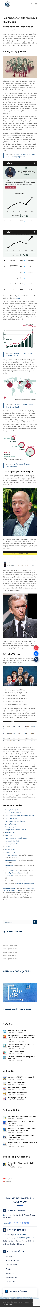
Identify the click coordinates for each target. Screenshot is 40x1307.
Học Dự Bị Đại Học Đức (16, 1082)
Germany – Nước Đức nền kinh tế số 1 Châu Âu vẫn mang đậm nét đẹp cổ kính (22, 1037)
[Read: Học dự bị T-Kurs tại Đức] (5, 1099)
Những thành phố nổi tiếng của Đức (15, 829)
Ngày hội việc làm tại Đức (17, 1030)
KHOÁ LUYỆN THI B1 (9, 955)
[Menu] (36, 4)
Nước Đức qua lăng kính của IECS (15, 821)
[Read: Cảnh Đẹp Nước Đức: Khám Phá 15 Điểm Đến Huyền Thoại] (5, 1046)
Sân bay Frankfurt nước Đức (13, 813)
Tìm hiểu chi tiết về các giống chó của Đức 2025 (22, 1058)
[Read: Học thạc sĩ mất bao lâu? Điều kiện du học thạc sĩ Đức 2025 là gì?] (5, 1130)
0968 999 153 (24, 1223)
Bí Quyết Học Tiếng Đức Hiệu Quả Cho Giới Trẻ (22, 1164)
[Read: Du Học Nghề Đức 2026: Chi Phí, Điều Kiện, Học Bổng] (5, 1123)
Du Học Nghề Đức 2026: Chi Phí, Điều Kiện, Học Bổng (21, 1122)
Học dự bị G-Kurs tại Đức (17, 1087)
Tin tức (8, 1269)
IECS (4, 888)
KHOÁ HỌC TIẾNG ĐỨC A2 (11, 949)
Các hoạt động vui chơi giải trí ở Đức (15, 827)
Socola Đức (8, 835)
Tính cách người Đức (11, 818)
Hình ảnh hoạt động (12, 1260)
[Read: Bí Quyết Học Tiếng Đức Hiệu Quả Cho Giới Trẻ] (5, 1164)
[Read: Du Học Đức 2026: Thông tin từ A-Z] (5, 1078)
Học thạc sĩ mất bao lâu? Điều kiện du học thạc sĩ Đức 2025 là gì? (22, 1129)
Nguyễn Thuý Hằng (16, 30)
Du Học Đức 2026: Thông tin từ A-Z (21, 1077)
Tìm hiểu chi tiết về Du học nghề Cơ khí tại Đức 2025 (21, 1136)
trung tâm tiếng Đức (13, 890)
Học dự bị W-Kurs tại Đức (17, 1093)
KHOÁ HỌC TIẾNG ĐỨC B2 (11, 959)
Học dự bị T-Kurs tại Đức (17, 1098)
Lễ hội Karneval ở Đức (16, 1052)
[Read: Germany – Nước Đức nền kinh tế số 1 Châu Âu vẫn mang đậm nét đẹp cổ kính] (5, 1037)
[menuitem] (31, 4)
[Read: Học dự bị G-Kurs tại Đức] (5, 1088)
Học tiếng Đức (10, 1282)
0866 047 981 (13, 1223)
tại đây (18, 298)
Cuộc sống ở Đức (10, 852)
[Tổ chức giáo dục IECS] (16, 4)
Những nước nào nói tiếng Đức (14, 841)
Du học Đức (9, 1273)
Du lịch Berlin (9, 865)
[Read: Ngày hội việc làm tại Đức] (5, 1031)
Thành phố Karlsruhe (11, 855)
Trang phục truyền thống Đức (13, 844)
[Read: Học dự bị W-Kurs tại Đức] (5, 1094)
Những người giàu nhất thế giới (18, 26)
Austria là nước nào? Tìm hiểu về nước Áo (17, 838)
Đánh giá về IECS (11, 1265)
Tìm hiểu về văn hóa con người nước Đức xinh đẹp (19, 815)
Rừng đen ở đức (9, 832)
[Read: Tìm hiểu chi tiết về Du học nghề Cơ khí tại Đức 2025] (5, 1137)
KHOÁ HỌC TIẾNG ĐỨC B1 (11, 952)
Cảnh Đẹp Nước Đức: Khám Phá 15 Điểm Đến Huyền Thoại (21, 1045)
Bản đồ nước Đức (10, 849)
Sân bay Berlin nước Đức (12, 810)
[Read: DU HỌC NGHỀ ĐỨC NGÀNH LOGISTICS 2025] (5, 1144)
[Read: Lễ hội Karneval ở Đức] (5, 1053)
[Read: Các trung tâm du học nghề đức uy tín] (5, 1117)
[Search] (31, 4)
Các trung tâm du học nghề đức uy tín (22, 1116)
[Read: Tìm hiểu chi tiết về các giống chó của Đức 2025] (5, 1058)
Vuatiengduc (12, 888)
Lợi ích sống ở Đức (10, 824)
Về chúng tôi (9, 1256)
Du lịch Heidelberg (10, 860)
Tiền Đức (7, 846)
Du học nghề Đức (11, 1278)
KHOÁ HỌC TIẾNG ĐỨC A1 (11, 945)
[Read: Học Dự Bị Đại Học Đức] (5, 1083)
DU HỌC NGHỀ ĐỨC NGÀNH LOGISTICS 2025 (22, 1143)
